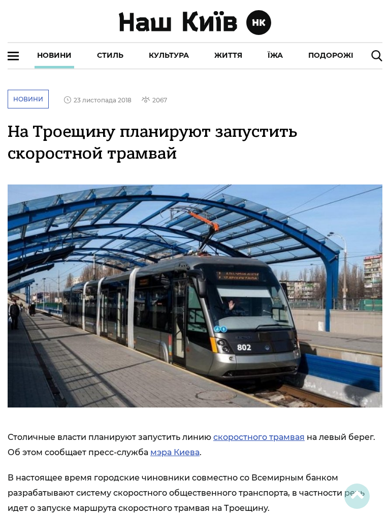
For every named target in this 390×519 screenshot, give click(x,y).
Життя (228, 55)
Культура (169, 55)
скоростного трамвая (259, 437)
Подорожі (330, 55)
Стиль (110, 55)
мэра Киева (175, 452)
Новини (54, 55)
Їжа (275, 55)
